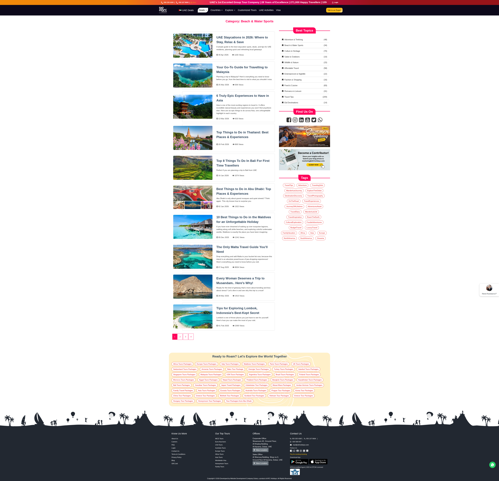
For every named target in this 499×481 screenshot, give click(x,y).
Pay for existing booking (298, 454)
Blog (173, 460)
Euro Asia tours (220, 442)
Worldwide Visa (220, 460)
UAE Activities (266, 10)
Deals (202, 10)
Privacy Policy (176, 457)
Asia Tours (219, 457)
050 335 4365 (169, 2)
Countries (216, 10)
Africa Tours (219, 454)
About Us (175, 439)
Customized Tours (247, 10)
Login (336, 2)
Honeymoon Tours (221, 464)
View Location (261, 450)
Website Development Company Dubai (244, 478)
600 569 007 (296, 442)
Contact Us (175, 451)
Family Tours (219, 467)
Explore (229, 10)
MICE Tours (219, 439)
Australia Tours (220, 448)
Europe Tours (220, 451)
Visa (278, 10)
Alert (194, 2)
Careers (174, 442)
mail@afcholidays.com (300, 445)
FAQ (173, 445)
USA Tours (219, 445)
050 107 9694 (184, 2)
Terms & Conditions (178, 454)
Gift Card (175, 464)
